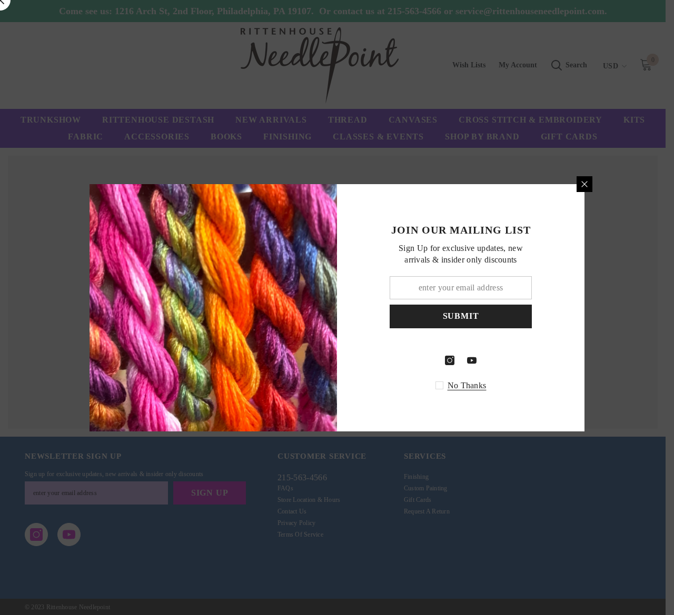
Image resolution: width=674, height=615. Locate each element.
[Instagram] (450, 360)
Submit (461, 315)
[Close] (584, 184)
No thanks (467, 385)
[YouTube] (472, 360)
